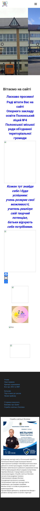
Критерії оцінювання (12, 385)
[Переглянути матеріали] (20, 333)
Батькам (7, 391)
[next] (37, 44)
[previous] (2, 44)
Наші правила (9, 382)
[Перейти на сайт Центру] (20, 314)
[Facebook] (20, 274)
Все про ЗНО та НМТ (12, 387)
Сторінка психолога (11, 402)
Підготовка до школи (12, 393)
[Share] (20, 281)
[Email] (20, 278)
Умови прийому (10, 396)
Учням (6, 380)
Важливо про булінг (11, 405)
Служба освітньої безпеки (14, 407)
